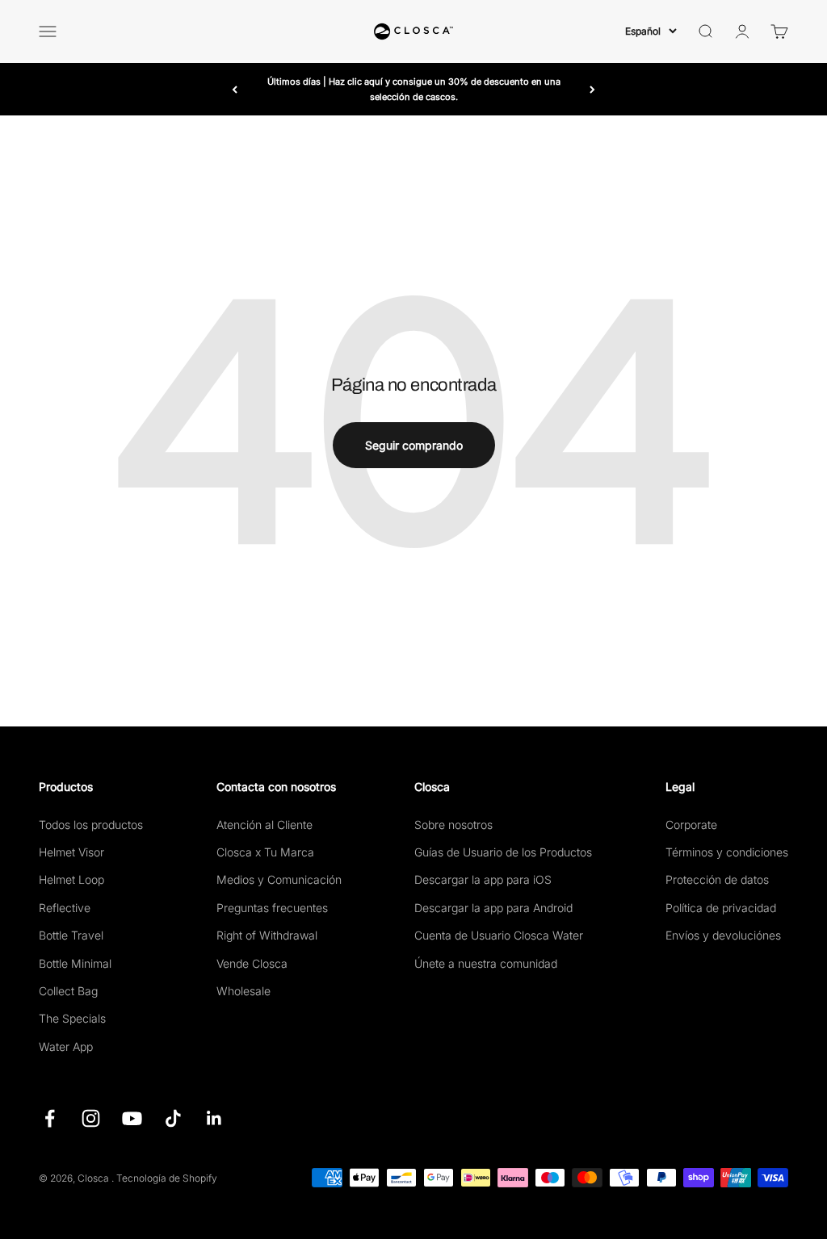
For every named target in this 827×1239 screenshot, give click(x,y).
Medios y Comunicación (279, 879)
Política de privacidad (720, 908)
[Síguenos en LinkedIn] (214, 1118)
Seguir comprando (414, 445)
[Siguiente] (592, 89)
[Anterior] (234, 89)
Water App (66, 1046)
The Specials (72, 1018)
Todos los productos (91, 824)
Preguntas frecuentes (272, 908)
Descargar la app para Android (493, 908)
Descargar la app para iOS (483, 879)
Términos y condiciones (726, 852)
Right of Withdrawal (266, 935)
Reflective (64, 908)
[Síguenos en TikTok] (173, 1118)
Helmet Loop (71, 879)
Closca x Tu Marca (265, 852)
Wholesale (243, 991)
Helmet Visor (71, 852)
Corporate (691, 824)
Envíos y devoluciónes (723, 935)
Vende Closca (252, 963)
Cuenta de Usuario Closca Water (498, 935)
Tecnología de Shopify (166, 1178)
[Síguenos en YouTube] (132, 1118)
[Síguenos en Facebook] (50, 1118)
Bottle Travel (71, 935)
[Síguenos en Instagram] (91, 1118)
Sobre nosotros (453, 824)
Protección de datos (717, 879)
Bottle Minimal (75, 963)
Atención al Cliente (264, 824)
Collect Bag (68, 991)
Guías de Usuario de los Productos (503, 852)
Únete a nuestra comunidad (485, 963)
